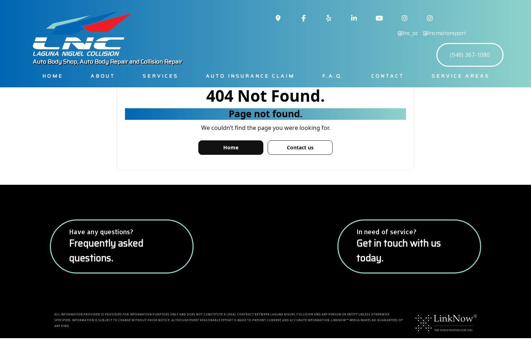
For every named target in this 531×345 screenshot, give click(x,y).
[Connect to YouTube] (379, 18)
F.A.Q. (333, 76)
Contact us (300, 147)
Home (52, 76)
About (103, 76)
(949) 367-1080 (470, 55)
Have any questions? (106, 246)
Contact (387, 76)
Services (160, 76)
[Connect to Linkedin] (354, 18)
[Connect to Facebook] (303, 18)
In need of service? (399, 246)
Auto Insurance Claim (250, 76)
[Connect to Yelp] (328, 18)
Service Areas (461, 76)
